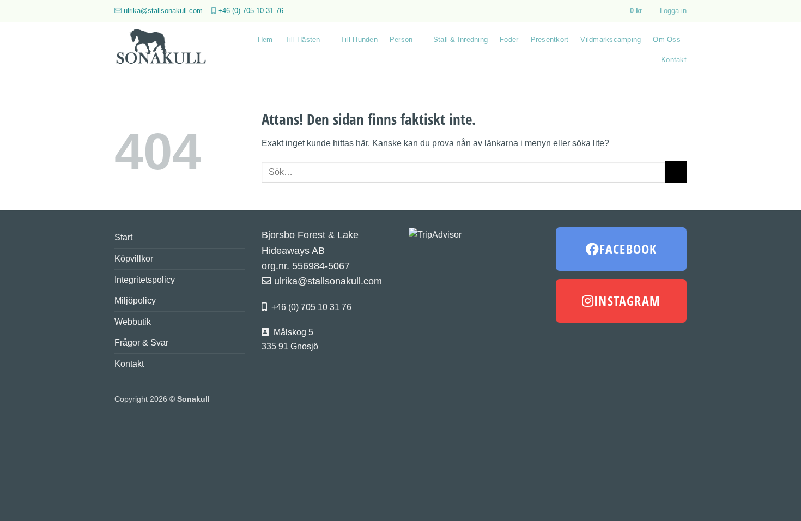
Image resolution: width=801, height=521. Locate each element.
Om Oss (667, 39)
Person (401, 39)
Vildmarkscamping (610, 39)
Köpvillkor (133, 258)
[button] (641, 11)
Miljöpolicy (135, 300)
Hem (265, 39)
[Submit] (676, 172)
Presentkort (550, 39)
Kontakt (674, 60)
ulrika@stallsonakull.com (163, 11)
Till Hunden (359, 39)
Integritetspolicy (144, 279)
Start (123, 237)
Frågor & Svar (141, 342)
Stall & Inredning (460, 39)
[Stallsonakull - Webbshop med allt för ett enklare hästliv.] (167, 49)
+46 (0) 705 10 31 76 (250, 11)
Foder (509, 39)
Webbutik (132, 321)
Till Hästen (302, 39)
